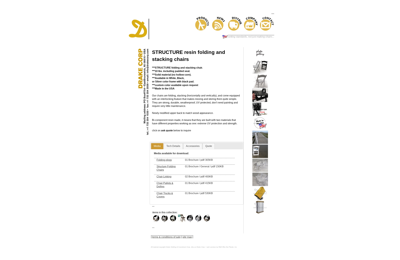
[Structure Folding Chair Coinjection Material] (260, 115)
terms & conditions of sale (166, 237)
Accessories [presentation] (193, 146)
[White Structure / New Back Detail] (260, 87)
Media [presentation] (157, 146)
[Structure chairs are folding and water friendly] (260, 143)
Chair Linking (164, 176)
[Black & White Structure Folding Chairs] (260, 73)
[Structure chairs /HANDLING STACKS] (260, 199)
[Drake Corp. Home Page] (139, 38)
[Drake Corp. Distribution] (235, 30)
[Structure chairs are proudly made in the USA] (260, 129)
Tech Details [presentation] (173, 146)
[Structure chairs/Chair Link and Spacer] (260, 171)
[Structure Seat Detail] (260, 101)
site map (187, 237)
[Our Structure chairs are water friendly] (260, 157)
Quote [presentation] (208, 146)
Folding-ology (164, 160)
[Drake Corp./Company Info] (251, 30)
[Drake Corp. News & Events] (219, 30)
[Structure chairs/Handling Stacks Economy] (260, 213)
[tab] (157, 146)
